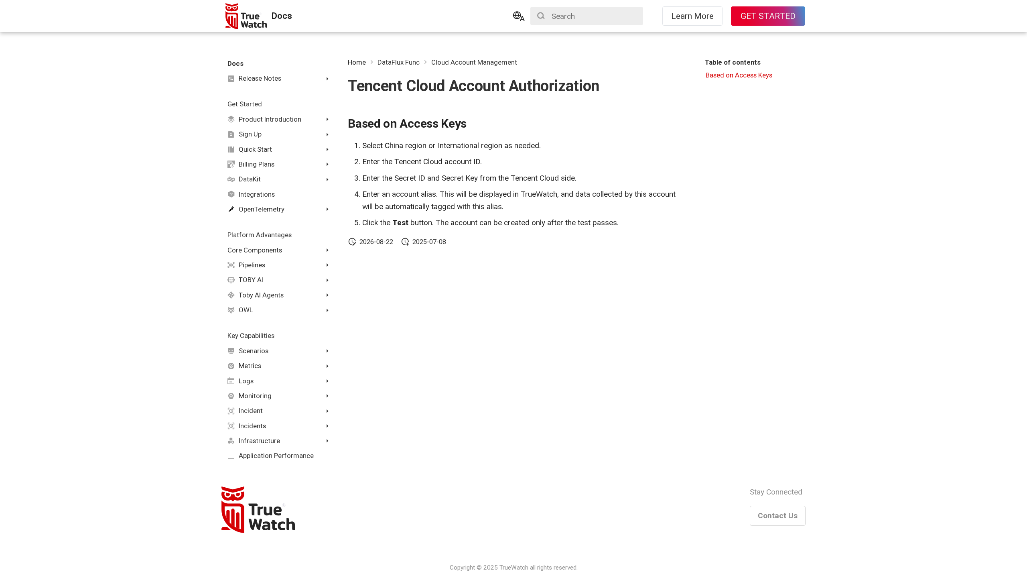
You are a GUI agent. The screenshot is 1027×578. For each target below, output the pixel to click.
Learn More (692, 16)
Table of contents (733, 62)
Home (357, 62)
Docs (235, 63)
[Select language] (519, 16)
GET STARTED (768, 16)
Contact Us (778, 515)
